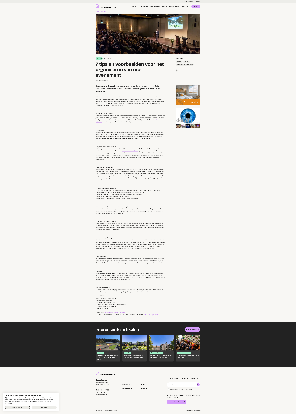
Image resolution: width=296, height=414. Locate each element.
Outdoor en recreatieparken (185, 64)
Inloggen (198, 1)
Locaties (134, 6)
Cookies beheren (189, 410)
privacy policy (188, 389)
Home (97, 11)
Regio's (164, 6)
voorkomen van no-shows (130, 151)
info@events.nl (102, 394)
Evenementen (155, 6)
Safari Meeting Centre (151, 315)
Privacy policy (197, 410)
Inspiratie (185, 6)
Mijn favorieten (174, 6)
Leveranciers (143, 6)
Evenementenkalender (187, 1)
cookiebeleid (8, 403)
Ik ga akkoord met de (181, 389)
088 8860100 (101, 392)
